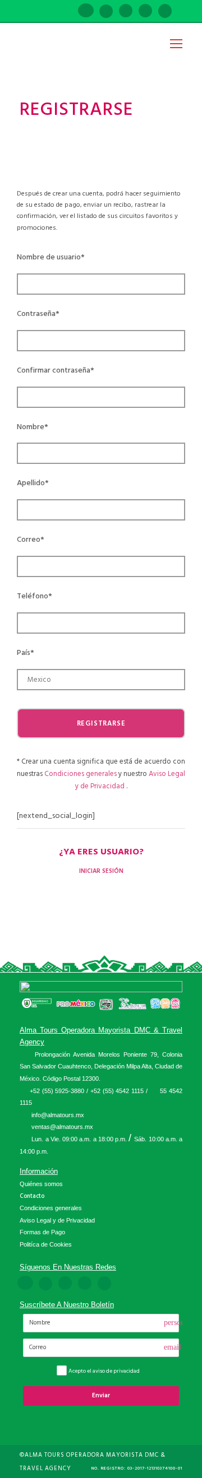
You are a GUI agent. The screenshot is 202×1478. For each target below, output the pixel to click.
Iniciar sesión (101, 871)
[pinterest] (126, 11)
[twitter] (145, 11)
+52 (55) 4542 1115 (117, 1090)
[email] (66, 11)
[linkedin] (106, 11)
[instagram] (165, 11)
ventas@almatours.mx (62, 1126)
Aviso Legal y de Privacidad (57, 1220)
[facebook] (85, 11)
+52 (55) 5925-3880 (57, 1090)
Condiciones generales (81, 774)
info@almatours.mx (57, 1115)
